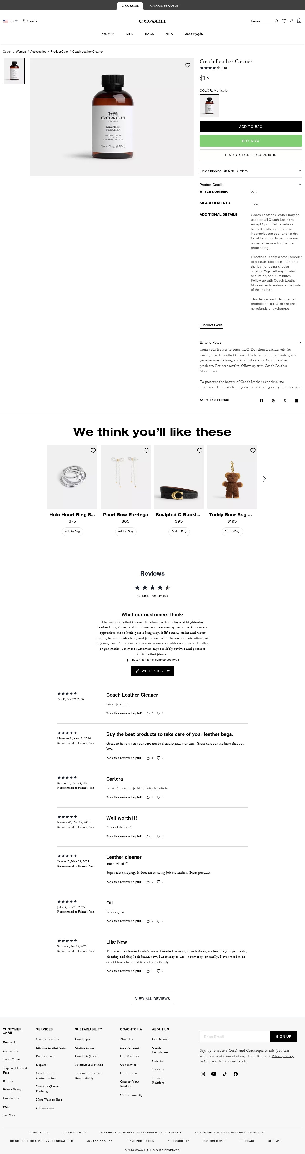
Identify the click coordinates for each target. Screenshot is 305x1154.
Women (21, 51)
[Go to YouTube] (214, 1075)
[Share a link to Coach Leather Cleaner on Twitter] (285, 401)
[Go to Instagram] (203, 1075)
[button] (127, 864)
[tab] (130, 6)
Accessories (38, 51)
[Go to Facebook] (236, 1075)
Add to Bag (251, 126)
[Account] (292, 21)
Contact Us (212, 1061)
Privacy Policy (283, 1056)
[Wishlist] (284, 21)
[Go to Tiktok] (225, 1075)
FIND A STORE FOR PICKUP (251, 155)
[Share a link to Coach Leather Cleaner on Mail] (296, 401)
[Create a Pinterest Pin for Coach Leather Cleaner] (273, 401)
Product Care (59, 51)
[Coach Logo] (152, 21)
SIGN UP (283, 1036)
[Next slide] (268, 479)
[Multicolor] (209, 105)
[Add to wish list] (187, 65)
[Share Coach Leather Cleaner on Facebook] (261, 401)
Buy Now (251, 141)
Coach (7, 51)
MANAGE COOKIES (99, 1141)
